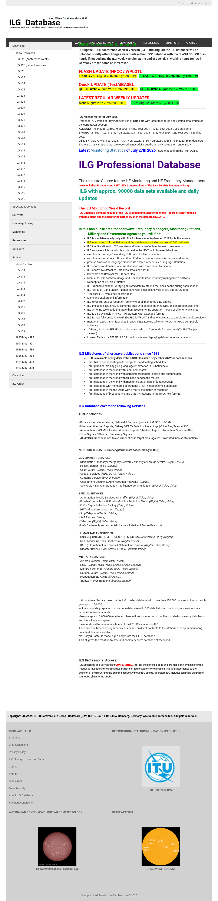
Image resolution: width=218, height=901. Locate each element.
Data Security (17, 788)
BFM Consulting (18, 744)
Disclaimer (15, 781)
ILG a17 (20, 174)
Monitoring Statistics (108, 150)
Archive (16, 257)
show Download (25, 53)
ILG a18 (20, 162)
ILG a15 (20, 199)
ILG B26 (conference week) (32, 59)
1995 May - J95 (25, 337)
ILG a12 (20, 300)
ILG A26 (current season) (31, 65)
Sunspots (18, 248)
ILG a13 (20, 288)
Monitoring (18, 231)
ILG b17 (20, 168)
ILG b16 (20, 180)
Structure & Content (24, 206)
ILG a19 (20, 150)
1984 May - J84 (25, 361)
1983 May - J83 (25, 367)
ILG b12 (20, 294)
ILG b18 (20, 156)
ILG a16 (20, 187)
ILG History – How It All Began (27, 759)
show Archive (24, 264)
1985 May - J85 (25, 355)
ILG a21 (20, 126)
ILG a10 (20, 325)
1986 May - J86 (25, 349)
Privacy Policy (17, 752)
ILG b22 (20, 107)
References (19, 240)
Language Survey (22, 223)
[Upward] (206, 895)
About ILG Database (21, 795)
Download (18, 45)
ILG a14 (20, 276)
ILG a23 (20, 101)
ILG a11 (20, 313)
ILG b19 (20, 144)
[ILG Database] (49, 22)
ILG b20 (20, 132)
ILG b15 (20, 193)
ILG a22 (20, 113)
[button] (181, 3)
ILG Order (18, 383)
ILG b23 (20, 95)
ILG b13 (20, 282)
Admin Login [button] (201, 3)
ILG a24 (20, 89)
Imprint (13, 773)
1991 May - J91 (25, 343)
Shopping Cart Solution (94, 895)
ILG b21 (20, 120)
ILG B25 (20, 71)
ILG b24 (20, 83)
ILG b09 (20, 331)
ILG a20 (20, 138)
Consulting (18, 375)
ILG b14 (20, 270)
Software (17, 215)
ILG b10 (20, 319)
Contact (13, 766)
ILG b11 (20, 307)
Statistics (14, 737)
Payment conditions (21, 802)
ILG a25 (20, 77)
